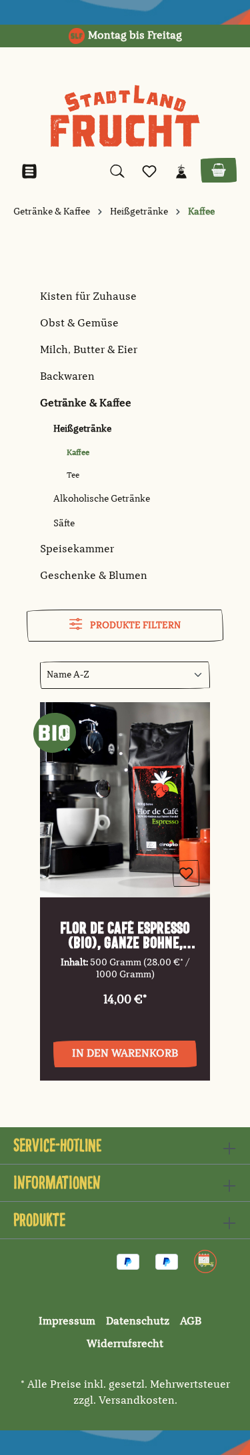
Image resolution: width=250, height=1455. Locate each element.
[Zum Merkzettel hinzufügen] (186, 873)
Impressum (67, 1321)
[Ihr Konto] (181, 171)
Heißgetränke (82, 429)
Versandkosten (137, 1401)
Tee (73, 476)
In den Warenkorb (125, 1054)
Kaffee (78, 453)
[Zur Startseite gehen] (125, 116)
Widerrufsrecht (125, 1344)
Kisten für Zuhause (88, 297)
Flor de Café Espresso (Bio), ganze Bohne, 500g (125, 935)
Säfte (64, 523)
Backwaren (67, 377)
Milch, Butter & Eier (88, 350)
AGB (190, 1321)
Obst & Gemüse (79, 323)
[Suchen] (117, 171)
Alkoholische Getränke (101, 499)
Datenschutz (137, 1321)
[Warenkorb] (219, 170)
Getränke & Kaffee (85, 403)
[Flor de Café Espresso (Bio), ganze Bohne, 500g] (125, 799)
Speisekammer (77, 549)
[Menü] (29, 171)
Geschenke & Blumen (93, 576)
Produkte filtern (134, 625)
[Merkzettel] (149, 171)
